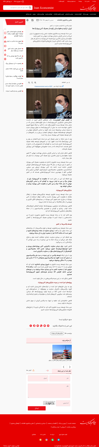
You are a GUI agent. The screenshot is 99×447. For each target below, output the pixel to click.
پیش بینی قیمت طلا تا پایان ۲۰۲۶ (14, 70)
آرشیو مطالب (61, 1)
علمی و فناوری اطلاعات (59, 14)
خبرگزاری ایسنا (63, 319)
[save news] (32, 20)
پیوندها (80, 1)
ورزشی (34, 14)
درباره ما (94, 1)
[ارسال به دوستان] (37, 20)
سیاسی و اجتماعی (69, 14)
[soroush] (33, 326)
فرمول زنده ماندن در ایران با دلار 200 (14, 42)
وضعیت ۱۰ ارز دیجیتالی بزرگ (13, 63)
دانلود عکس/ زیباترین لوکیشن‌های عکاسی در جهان (60, 360)
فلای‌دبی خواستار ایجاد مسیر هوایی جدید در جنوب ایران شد (14, 85)
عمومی (52, 20)
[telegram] (49, 326)
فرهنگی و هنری (48, 14)
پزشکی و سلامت (40, 14)
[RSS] (40, 440)
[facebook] (30, 326)
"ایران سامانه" (7, 446)
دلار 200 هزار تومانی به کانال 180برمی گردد (14, 57)
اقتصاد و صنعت (78, 14)
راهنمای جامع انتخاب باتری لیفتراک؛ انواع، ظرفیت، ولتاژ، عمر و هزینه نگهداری (14, 34)
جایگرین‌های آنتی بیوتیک (57, 333)
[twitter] (44, 326)
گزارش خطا (29, 370)
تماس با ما (87, 1)
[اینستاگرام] (46, 440)
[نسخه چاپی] (27, 20)
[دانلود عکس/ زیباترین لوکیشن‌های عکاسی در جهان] (62, 352)
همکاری (34, 434)
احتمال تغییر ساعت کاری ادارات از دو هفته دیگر (15, 50)
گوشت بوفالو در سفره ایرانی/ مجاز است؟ (14, 77)
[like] (48, 371)
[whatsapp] (40, 326)
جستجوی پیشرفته (71, 1)
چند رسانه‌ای (28, 14)
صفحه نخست (93, 14)
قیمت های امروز (63, 434)
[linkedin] (37, 326)
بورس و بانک (85, 14)
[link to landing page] (88, 8)
